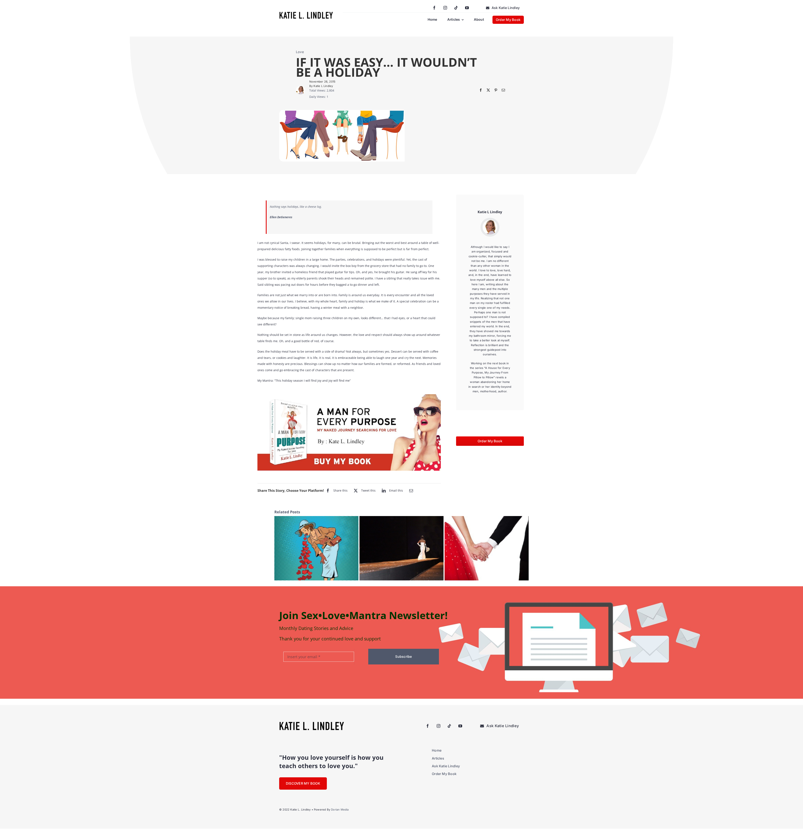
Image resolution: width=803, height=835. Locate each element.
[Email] (503, 90)
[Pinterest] (496, 90)
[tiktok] (456, 7)
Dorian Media (340, 809)
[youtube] (467, 7)
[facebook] (434, 7)
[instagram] (445, 7)
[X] (488, 90)
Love (300, 52)
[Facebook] (481, 90)
